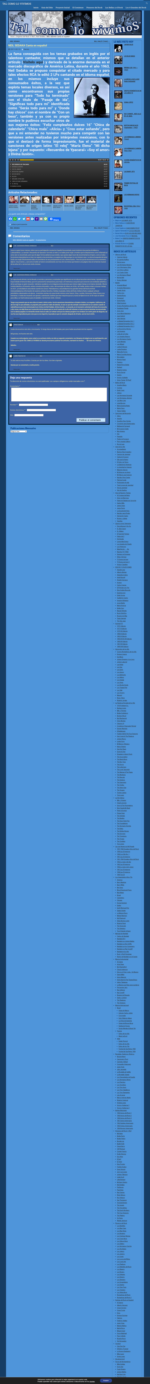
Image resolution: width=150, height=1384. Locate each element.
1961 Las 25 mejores (123, 857)
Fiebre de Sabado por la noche (126, 501)
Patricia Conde (121, 480)
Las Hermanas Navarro (124, 265)
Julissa (119, 393)
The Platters (121, 1216)
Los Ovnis (120, 683)
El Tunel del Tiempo (123, 534)
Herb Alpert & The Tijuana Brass (127, 980)
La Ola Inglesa (119, 798)
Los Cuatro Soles (122, 273)
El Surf (119, 1159)
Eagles (119, 905)
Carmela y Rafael (122, 1062)
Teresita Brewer (122, 1203)
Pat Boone (120, 1187)
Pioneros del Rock (94, 7)
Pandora (119, 362)
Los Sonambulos (122, 1282)
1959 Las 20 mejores (123, 852)
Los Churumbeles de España (126, 1077)
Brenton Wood (121, 716)
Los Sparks (120, 1285)
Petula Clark (121, 813)
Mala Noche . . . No (123, 549)
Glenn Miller (120, 975)
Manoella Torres (122, 352)
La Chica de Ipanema (125, 1021)
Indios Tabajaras (122, 982)
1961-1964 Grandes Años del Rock (128, 859)
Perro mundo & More (123, 442)
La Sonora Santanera (123, 1351)
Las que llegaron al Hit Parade (124, 847)
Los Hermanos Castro (124, 339)
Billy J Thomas (121, 711)
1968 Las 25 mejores (123, 872)
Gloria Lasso (121, 262)
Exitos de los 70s (124, 1046)
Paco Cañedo (121, 1336)
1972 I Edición (121, 626)
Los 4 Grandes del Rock (136, 7)
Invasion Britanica (122, 601)
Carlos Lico (120, 293)
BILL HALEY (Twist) (102, 41)
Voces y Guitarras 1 (123, 1105)
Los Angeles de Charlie (124, 544)
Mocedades (120, 357)
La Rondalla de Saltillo (124, 1072)
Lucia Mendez (121, 342)
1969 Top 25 (121, 875)
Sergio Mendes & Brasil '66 (127, 1028)
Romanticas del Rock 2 (124, 1298)
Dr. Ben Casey (121, 529)
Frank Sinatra (121, 1369)
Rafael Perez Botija (123, 365)
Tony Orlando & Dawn (124, 931)
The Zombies (121, 841)
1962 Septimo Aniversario (125, 1123)
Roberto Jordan (122, 700)
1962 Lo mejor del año (124, 862)
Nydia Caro (120, 608)
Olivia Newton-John (123, 921)
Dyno (118, 1313)
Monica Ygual (121, 360)
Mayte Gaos (121, 408)
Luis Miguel (120, 344)
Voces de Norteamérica (122, 1362)
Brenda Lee (120, 1141)
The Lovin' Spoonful (123, 770)
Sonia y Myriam (122, 280)
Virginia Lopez (121, 1103)
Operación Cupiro (122, 516)
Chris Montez (121, 721)
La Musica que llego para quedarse (128, 985)
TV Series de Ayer (122, 560)
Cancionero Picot (122, 1059)
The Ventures (121, 1003)
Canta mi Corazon (122, 457)
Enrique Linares (122, 654)
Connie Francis (122, 1151)
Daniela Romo (121, 296)
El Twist (119, 1162)
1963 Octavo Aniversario (125, 1126)
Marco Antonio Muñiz (124, 1098)
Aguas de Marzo (124, 1011)
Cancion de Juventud (123, 454)
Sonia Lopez (121, 1357)
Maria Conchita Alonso (124, 355)
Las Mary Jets (121, 401)
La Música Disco (122, 913)
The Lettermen (121, 767)
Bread (119, 895)
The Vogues (121, 790)
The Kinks (120, 829)
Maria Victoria (121, 606)
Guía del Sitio (47, 7)
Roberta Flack (121, 923)
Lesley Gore (121, 741)
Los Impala (120, 680)
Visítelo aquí (33, 62)
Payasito (119, 437)
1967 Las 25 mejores (123, 870)
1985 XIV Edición (122, 642)
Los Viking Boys (122, 1292)
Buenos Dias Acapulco (124, 452)
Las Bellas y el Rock (114, 7)
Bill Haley (120, 1134)
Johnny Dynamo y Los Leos (125, 659)
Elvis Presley (121, 1164)
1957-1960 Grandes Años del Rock (128, 849)
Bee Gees (120, 888)
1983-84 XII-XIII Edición (124, 639)
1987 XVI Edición (122, 644)
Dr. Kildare (120, 531)
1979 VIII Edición (122, 631)
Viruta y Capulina (122, 565)
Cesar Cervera (121, 1308)
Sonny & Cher (121, 752)
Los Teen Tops (121, 1287)
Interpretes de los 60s (122, 649)
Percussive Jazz (122, 987)
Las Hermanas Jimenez (124, 398)
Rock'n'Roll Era (121, 613)
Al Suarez (120, 1303)
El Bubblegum (121, 731)
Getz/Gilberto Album (125, 1018)
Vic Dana (120, 1218)
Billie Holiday (121, 1364)
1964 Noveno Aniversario (125, 1128)
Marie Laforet (123, 1036)
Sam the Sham (121, 749)
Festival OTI (119, 624)
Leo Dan (119, 667)
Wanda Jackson (122, 1221)
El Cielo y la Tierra (122, 462)
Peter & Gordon (122, 811)
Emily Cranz (120, 390)
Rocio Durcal (121, 372)
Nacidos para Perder (123, 513)
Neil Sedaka (40, 37)
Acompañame (121, 449)
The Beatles (120, 818)
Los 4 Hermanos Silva (124, 267)
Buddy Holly (120, 1144)
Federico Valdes (122, 1321)
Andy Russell (121, 577)
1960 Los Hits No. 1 (123, 854)
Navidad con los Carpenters (126, 946)
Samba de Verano (124, 1026)
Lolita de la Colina (122, 334)
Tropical (117, 1344)
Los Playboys (121, 1264)
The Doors (120, 765)
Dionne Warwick (122, 729)
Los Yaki (119, 690)
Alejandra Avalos (122, 575)
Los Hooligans (121, 1249)
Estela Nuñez (121, 301)
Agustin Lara (121, 570)
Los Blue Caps (121, 1228)
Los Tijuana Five (122, 688)
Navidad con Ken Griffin (124, 944)
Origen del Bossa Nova (126, 1023)
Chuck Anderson (122, 970)
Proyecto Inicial (63, 7)
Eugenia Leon (121, 593)
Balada (117, 283)
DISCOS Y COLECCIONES (123, 567)
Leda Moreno (121, 403)
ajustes (92, 1382)
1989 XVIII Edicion (122, 647)
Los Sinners (121, 1277)
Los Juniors (121, 1254)
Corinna (119, 388)
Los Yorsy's (120, 693)
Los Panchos (121, 1082)
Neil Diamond (121, 918)
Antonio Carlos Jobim (126, 1013)
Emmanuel (120, 298)
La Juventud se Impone (124, 467)
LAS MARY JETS (126, 221)
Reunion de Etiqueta (123, 995)
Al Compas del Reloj (123, 495)
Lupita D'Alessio (122, 347)
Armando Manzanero (123, 288)
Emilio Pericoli (123, 1041)
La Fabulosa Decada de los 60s (125, 703)
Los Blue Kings (121, 1231)
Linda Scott (120, 1177)
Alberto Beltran (122, 572)
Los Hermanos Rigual (124, 275)
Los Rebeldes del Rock (124, 1267)
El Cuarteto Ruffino (123, 260)
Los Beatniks (121, 1226)
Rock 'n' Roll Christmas (124, 954)
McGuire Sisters (122, 1182)
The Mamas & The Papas (125, 772)
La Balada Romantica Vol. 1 (125, 321)
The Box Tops (121, 762)
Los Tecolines (121, 1085)
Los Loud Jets (121, 1262)
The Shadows (121, 1000)
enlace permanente (19, 224)
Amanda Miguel (122, 285)
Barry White (120, 885)
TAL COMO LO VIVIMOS (16, 3)
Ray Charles (121, 1192)
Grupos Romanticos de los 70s (126, 306)
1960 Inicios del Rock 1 (124, 1113)
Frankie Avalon (121, 1167)
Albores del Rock (120, 255)
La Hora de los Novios (124, 329)
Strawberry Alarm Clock (124, 754)
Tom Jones (120, 844)
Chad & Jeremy (122, 803)
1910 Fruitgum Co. (123, 706)
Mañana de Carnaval (123, 426)
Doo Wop (120, 1157)
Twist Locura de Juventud (125, 485)
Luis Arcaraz (121, 1095)
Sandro (119, 375)
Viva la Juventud (122, 488)
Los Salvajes (121, 1275)
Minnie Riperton (122, 916)
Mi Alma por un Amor (123, 472)
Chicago (119, 900)
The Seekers (121, 780)
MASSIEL (134, 236)
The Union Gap (121, 788)
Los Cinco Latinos (122, 270)
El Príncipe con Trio (123, 588)
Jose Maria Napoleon (124, 314)
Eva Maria (120, 657)
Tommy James (121, 793)
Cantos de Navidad (123, 936)
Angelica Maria (121, 385)
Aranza (119, 583)
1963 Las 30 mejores (123, 864)
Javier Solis (120, 1067)
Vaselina (119, 521)
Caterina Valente (122, 257)
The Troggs (120, 839)
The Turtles (120, 785)
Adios (119, 416)
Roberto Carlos (122, 370)
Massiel (119, 695)
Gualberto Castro (122, 598)
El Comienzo (78, 7)
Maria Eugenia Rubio (123, 406)
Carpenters (120, 898)
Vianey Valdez (121, 411)
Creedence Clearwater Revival (126, 726)
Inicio (36, 7)
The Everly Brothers (123, 1210)
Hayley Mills (120, 503)
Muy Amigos (121, 431)
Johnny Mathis (121, 1372)
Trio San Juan (121, 621)
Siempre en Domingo (123, 554)
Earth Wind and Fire (123, 908)
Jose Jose (120, 311)
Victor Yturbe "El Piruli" (124, 380)
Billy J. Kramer (121, 800)
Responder (17, 268)
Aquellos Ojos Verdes (124, 421)
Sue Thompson (122, 1200)
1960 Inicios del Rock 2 (124, 1116)
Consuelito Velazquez (124, 1064)
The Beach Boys (122, 759)
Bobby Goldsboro (122, 713)
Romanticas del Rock (123, 1295)
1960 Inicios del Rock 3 (124, 1118)
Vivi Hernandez (121, 1341)
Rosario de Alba (122, 616)
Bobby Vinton (121, 1139)
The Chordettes (122, 1208)
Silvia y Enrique (121, 557)
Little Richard (121, 1180)
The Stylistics (121, 929)
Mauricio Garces (122, 470)
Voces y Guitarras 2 (123, 1108)
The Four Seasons (123, 1213)
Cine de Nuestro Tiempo (123, 493)
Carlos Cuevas (121, 585)
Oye (118, 434)
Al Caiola (120, 962)
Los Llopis (120, 1257)
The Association (122, 757)
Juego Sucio (121, 508)
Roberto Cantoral (122, 1100)
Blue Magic (120, 893)
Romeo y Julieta (122, 519)
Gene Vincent (121, 1169)
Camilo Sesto (121, 290)
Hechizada (120, 539)
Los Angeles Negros (123, 337)
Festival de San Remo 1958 (127, 1049)
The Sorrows (121, 834)
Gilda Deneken (121, 303)
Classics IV (120, 724)
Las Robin (120, 665)
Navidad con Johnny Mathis (125, 941)
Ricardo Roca (121, 1339)
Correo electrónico (17, 410)
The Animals (121, 816)
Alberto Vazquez (122, 1305)
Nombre (13, 405)
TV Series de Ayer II (123, 562)
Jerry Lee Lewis (122, 1172)
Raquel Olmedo (122, 611)
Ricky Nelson (121, 1195)
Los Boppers (121, 1233)
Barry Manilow (121, 882)
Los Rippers (121, 1269)
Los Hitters (120, 677)
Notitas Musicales (121, 1110)
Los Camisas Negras (123, 1236)
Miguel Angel (121, 1331)
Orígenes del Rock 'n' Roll (25, 37)
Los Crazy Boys (122, 1239)
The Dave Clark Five (123, 821)
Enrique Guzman (122, 1316)
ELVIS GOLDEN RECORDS (133, 233)
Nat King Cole (121, 1374)
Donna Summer (122, 903)
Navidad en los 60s (123, 952)
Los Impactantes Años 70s (123, 877)
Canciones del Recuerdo (123, 413)
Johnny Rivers (121, 739)
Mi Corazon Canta (122, 429)
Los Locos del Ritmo (123, 1259)
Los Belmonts (121, 675)
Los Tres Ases (121, 1087)
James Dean (121, 506)
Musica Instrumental (121, 959)
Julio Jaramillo (121, 1069)
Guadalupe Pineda (122, 308)
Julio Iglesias (121, 319)
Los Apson (120, 672)
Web (11, 415)
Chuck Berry (121, 1146)
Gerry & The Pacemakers (125, 806)
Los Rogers (120, 1272)
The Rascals (121, 777)
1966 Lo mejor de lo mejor (125, 867)
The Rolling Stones (123, 831)
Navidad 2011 (121, 939)
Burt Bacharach (122, 718)
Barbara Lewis (121, 708)
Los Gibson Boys (122, 1241)
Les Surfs (120, 670)
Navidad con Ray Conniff (125, 949)
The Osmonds (121, 926)
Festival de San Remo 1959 (127, 1052)
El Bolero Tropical (122, 1349)
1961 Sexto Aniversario (124, 1121)
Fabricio (119, 1318)
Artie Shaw (120, 964)
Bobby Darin (121, 1136)
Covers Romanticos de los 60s (126, 652)
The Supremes (121, 782)
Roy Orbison (121, 1198)
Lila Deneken (121, 331)
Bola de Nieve (121, 1057)
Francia (119, 1031)
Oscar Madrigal (122, 1333)
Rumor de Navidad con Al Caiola (127, 957)
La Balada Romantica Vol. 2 (125, 324)
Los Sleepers (121, 1280)
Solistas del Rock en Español (124, 1300)
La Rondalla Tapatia (123, 1075)
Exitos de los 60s (124, 1034)
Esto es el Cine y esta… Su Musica (127, 972)
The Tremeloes (122, 836)
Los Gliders (120, 1244)
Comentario (15, 386)
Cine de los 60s (120, 447)
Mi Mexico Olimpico (123, 744)
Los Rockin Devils (122, 685)
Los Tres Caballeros (123, 1090)
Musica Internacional (122, 1005)
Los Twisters (121, 1290)
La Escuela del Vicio (123, 511)
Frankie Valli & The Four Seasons (127, 734)
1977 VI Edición (122, 629)
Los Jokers (120, 1251)
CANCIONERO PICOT (133, 228)
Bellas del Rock (120, 383)
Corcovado (122, 1016)
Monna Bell (120, 278)
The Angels (120, 1205)
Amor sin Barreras (123, 498)
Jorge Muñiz (121, 603)
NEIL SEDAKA (14, 41)
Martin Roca (121, 1328)
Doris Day (120, 1367)
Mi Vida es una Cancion (124, 475)
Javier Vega (120, 1323)
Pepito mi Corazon (123, 439)
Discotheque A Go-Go (124, 526)
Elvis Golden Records (123, 590)
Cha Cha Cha (121, 1346)
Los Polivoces (121, 547)
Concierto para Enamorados (126, 424)
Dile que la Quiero (122, 460)
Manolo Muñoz (122, 1326)
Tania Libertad (121, 618)
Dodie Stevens (121, 1154)
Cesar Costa (121, 1310)
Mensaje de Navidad (121, 934)
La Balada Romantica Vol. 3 (125, 326)
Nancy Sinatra (121, 747)
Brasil (119, 1008)
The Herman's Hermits (124, 826)
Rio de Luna (120, 444)
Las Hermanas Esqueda (124, 396)
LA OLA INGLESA (134, 231)
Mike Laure (120, 1354)
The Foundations (122, 823)
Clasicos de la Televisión (123, 524)
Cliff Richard (121, 1149)
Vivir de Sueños (122, 490)
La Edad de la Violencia (124, 465)
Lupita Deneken (122, 349)
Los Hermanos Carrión (124, 1246)
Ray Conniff (120, 993)
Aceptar (106, 1380)
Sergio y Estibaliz (122, 378)
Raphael (119, 367)
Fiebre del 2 (120, 536)
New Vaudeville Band (123, 808)
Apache (119, 419)
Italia (118, 1039)
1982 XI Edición (122, 636)
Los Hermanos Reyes (124, 1080)
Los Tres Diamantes (123, 1093)
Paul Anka (120, 1190)
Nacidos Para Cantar (123, 478)
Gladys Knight (121, 911)
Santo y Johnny (122, 998)
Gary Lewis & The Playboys (125, 736)
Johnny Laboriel (122, 662)
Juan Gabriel (121, 316)
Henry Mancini (121, 977)
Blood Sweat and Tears (124, 890)
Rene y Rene (121, 698)
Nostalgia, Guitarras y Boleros (124, 1054)
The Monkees (121, 775)
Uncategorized (120, 1359)
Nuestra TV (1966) (123, 552)
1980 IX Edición (122, 634)
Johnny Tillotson (122, 1175)
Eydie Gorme (121, 595)
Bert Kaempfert (122, 967)
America (119, 880)
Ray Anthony (121, 990)
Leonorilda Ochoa (122, 542)
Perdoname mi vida (123, 483)
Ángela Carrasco (122, 580)
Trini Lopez (120, 795)
